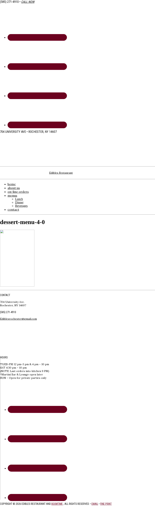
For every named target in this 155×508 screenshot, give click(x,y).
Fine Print (106, 503)
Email (94, 503)
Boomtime (57, 503)
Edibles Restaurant (61, 172)
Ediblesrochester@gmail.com (18, 318)
